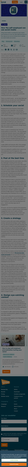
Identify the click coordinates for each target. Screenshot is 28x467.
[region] (14, 458)
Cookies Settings (14, 460)
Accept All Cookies (14, 464)
